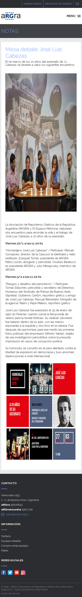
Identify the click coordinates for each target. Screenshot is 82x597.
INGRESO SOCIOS (32, 4)
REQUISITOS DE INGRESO (58, 4)
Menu (71, 16)
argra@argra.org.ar (17, 514)
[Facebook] (4, 572)
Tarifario (6, 536)
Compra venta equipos (14, 545)
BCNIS (16, 593)
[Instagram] (24, 572)
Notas (4, 550)
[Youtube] (17, 572)
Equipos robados (11, 540)
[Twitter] (11, 572)
